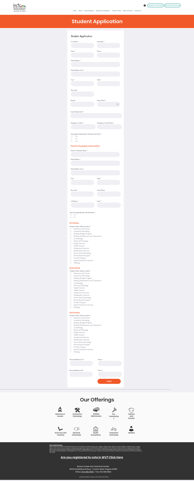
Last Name (100, 41)
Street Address (75, 60)
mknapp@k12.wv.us (72, 451)
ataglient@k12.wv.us (88, 449)
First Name (74, 41)
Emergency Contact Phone (105, 123)
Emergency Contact (77, 123)
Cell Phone (74, 201)
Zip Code (74, 90)
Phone (99, 51)
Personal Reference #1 (76, 359)
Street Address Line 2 (77, 70)
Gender (72, 100)
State (98, 80)
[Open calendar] (117, 104)
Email (72, 51)
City (72, 80)
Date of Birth (101, 100)
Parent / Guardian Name (78, 150)
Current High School (76, 112)
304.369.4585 (87, 472)
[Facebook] (145, 5)
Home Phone (101, 190)
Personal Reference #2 (76, 370)
